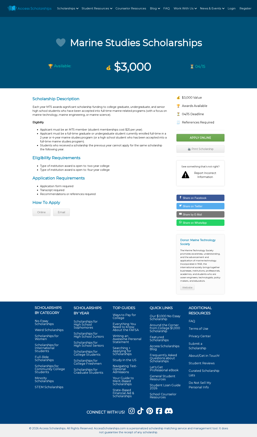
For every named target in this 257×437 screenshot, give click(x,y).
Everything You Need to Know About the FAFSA (126, 327)
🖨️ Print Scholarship (201, 149)
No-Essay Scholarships (44, 322)
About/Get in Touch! (204, 356)
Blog (153, 8)
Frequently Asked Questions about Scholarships (163, 358)
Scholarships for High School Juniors (89, 335)
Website (187, 287)
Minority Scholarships (44, 379)
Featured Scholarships (159, 338)
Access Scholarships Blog (164, 347)
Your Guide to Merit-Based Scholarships (123, 381)
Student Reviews (201, 363)
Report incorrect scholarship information (200, 173)
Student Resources (95, 8)
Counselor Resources (131, 8)
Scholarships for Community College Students (50, 369)
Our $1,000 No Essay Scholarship (165, 317)
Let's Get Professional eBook (164, 368)
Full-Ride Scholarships (44, 358)
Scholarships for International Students (47, 348)
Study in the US (124, 360)
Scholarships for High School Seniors (89, 344)
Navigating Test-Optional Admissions (125, 369)
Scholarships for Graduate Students (88, 371)
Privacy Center (200, 336)
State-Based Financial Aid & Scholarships (123, 393)
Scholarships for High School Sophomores (86, 324)
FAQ (166, 8)
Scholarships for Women (47, 337)
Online (41, 212)
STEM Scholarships (49, 387)
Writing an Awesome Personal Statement (127, 339)
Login (232, 8)
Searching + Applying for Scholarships (122, 351)
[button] (77, 9)
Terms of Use (198, 328)
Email (61, 212)
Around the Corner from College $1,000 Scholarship (165, 328)
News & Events (210, 8)
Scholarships (66, 8)
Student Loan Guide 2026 (165, 386)
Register (245, 8)
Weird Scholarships (49, 330)
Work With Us (183, 8)
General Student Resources (162, 377)
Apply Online (200, 137)
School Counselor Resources (163, 395)
